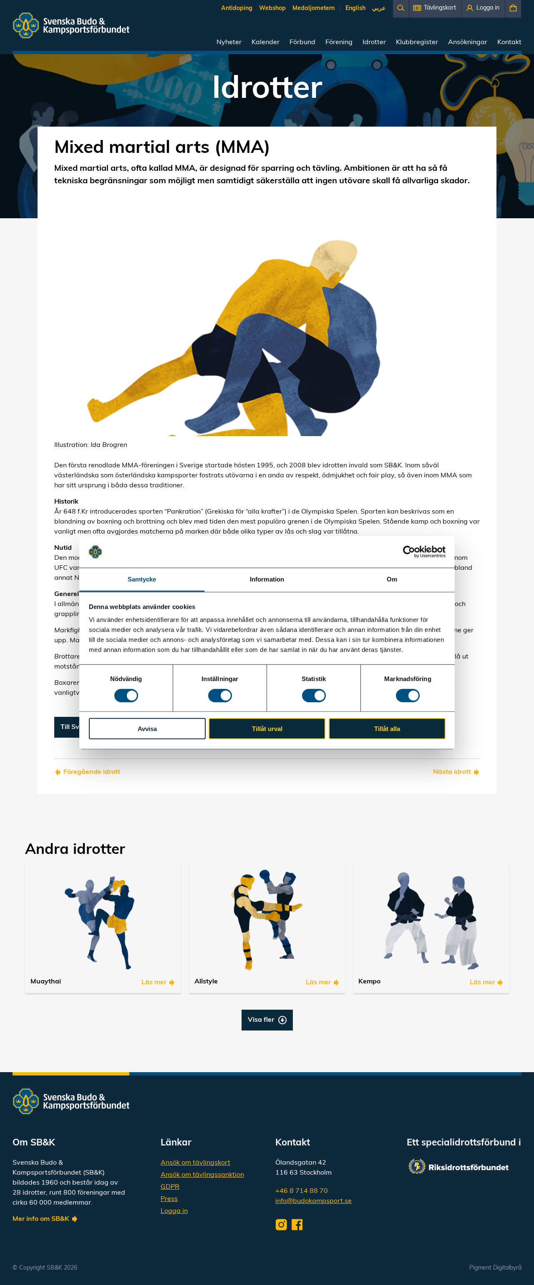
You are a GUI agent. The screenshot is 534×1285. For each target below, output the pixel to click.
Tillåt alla (387, 728)
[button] (435, 8)
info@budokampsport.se (313, 1201)
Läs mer (153, 982)
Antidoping (236, 8)
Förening (339, 42)
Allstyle (206, 981)
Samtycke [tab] (142, 579)
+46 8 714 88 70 (301, 1191)
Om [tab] (392, 579)
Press (169, 1199)
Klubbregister (417, 42)
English (355, 8)
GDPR (170, 1187)
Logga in (174, 1211)
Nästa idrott (452, 772)
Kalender (266, 42)
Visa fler (261, 1020)
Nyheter (229, 42)
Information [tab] (267, 579)
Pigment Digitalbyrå (495, 1268)
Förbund (302, 42)
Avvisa (147, 728)
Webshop (272, 8)
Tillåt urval (267, 728)
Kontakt (509, 42)
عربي (378, 8)
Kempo (369, 981)
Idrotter (374, 42)
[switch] (220, 695)
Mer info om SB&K (41, 1219)
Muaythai (45, 981)
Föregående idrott (91, 772)
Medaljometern (313, 8)
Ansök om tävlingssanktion (202, 1175)
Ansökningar (467, 42)
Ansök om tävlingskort (195, 1163)
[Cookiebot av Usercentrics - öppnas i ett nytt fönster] (409, 552)
